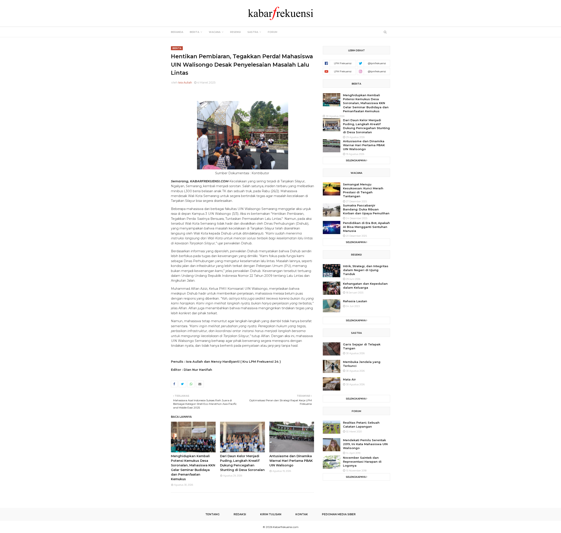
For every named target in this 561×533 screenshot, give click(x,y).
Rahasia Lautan (355, 301)
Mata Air (349, 379)
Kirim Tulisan (270, 514)
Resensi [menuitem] (235, 32)
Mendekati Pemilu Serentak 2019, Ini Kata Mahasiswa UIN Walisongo (365, 444)
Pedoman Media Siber (339, 514)
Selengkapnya (356, 160)
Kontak (301, 514)
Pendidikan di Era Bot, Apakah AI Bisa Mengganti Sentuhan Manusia (366, 227)
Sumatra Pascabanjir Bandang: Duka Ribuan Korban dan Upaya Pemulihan (366, 209)
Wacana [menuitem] (214, 32)
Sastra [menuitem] (252, 32)
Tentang (212, 514)
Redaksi (240, 514)
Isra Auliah (185, 82)
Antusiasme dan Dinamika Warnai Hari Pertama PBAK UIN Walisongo (291, 460)
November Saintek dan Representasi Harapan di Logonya (362, 461)
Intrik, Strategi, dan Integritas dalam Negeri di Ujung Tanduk (365, 270)
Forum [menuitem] (272, 32)
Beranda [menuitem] (177, 32)
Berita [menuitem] (194, 32)
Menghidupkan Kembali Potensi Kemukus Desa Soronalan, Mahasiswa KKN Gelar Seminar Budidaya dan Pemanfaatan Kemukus (366, 103)
